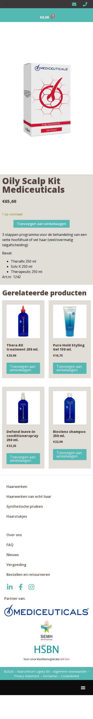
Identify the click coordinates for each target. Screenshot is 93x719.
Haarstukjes (16, 516)
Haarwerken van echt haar (28, 496)
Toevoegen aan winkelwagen (41, 223)
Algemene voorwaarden (70, 671)
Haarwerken (16, 486)
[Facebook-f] (20, 587)
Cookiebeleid (70, 676)
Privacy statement (26, 676)
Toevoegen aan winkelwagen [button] (22, 368)
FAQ (9, 544)
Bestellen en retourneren (28, 574)
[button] (83, 687)
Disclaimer (50, 676)
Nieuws (12, 554)
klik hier (65, 659)
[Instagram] (31, 587)
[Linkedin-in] (9, 587)
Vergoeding (16, 564)
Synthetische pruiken (24, 506)
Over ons (14, 535)
